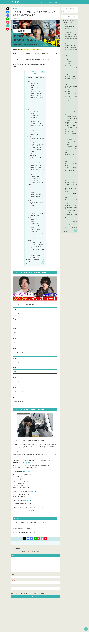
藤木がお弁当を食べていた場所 (35, 147)
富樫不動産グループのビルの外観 (36, 227)
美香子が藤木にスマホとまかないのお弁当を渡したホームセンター (37, 145)
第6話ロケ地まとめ (18, 362)
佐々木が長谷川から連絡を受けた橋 (36, 213)
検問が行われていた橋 (34, 180)
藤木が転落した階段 (33, 231)
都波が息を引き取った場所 (35, 215)
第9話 (29, 235)
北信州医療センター (33, 113)
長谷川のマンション (33, 219)
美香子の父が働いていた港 (70, 45)
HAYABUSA (15, 2)
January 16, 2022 (26, 462)
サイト (12, 586)
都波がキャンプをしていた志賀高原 (71, 50)
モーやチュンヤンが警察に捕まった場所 (37, 211)
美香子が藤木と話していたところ (36, 205)
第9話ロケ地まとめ (18, 391)
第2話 (29, 109)
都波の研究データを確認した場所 (36, 223)
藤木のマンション (33, 119)
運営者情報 (48, 2)
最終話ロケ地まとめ (18, 401)
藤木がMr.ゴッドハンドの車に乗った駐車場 (37, 174)
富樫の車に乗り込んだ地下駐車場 (36, 229)
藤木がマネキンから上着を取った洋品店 (37, 163)
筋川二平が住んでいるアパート (35, 111)
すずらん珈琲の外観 (33, 117)
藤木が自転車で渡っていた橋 (35, 186)
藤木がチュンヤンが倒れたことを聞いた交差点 (37, 197)
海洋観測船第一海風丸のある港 (35, 93)
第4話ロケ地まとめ (18, 342)
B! (7, 15)
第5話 (29, 184)
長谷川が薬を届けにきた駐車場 (35, 194)
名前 (12, 574)
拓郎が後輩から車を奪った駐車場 (36, 95)
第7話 (29, 207)
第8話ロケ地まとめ (18, 381)
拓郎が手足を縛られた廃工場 (35, 149)
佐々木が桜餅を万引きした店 (35, 242)
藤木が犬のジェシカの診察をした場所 (37, 182)
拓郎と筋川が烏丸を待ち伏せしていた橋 (37, 126)
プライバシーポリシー (72, 2)
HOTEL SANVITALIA (33, 155)
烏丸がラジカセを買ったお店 (35, 123)
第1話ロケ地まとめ (18, 313)
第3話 (29, 136)
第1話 (29, 81)
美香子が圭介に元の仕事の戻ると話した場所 (37, 247)
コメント (14, 555)
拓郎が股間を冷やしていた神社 (35, 167)
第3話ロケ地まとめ (18, 332)
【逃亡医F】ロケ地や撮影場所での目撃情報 (35, 260)
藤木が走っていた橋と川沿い (35, 165)
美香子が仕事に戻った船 (34, 257)
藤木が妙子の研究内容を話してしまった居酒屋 (37, 203)
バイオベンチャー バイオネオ (71, 53)
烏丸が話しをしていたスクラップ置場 (37, 238)
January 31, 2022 (32, 491)
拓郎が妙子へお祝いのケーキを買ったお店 (37, 98)
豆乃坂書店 (32, 221)
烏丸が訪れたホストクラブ (35, 225)
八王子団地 (32, 192)
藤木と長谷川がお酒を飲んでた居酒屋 (37, 233)
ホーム (42, 2)
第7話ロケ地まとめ (18, 372)
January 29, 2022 (27, 500)
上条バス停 (32, 142)
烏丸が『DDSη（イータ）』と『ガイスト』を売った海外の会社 (37, 254)
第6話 (29, 200)
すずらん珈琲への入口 (34, 115)
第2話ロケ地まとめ (18, 323)
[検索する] (77, 12)
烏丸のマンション (33, 251)
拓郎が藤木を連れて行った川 (35, 157)
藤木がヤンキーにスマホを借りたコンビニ (37, 190)
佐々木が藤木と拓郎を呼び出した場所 (37, 249)
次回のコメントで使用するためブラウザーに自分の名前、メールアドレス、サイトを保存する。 (27, 593)
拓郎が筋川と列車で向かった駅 (35, 134)
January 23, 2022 (37, 451)
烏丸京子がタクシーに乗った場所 (36, 121)
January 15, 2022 (26, 471)
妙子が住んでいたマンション (35, 91)
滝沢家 (31, 153)
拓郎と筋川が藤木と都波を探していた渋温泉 (37, 139)
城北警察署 (32, 85)
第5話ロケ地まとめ (18, 352)
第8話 (29, 217)
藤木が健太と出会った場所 (35, 128)
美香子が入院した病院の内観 (70, 47)
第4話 (29, 159)
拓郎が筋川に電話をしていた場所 (36, 178)
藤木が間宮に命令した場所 (35, 176)
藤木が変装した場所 (33, 151)
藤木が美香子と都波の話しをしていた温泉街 (37, 131)
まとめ (28, 263)
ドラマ (20, 8)
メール (13, 580)
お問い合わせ (55, 2)
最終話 (29, 240)
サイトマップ (63, 2)
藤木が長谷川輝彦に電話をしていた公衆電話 (37, 170)
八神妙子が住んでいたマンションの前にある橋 (37, 88)
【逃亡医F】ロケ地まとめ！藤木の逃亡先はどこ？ (35, 78)
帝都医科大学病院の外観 (34, 83)
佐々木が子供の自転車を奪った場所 (36, 244)
